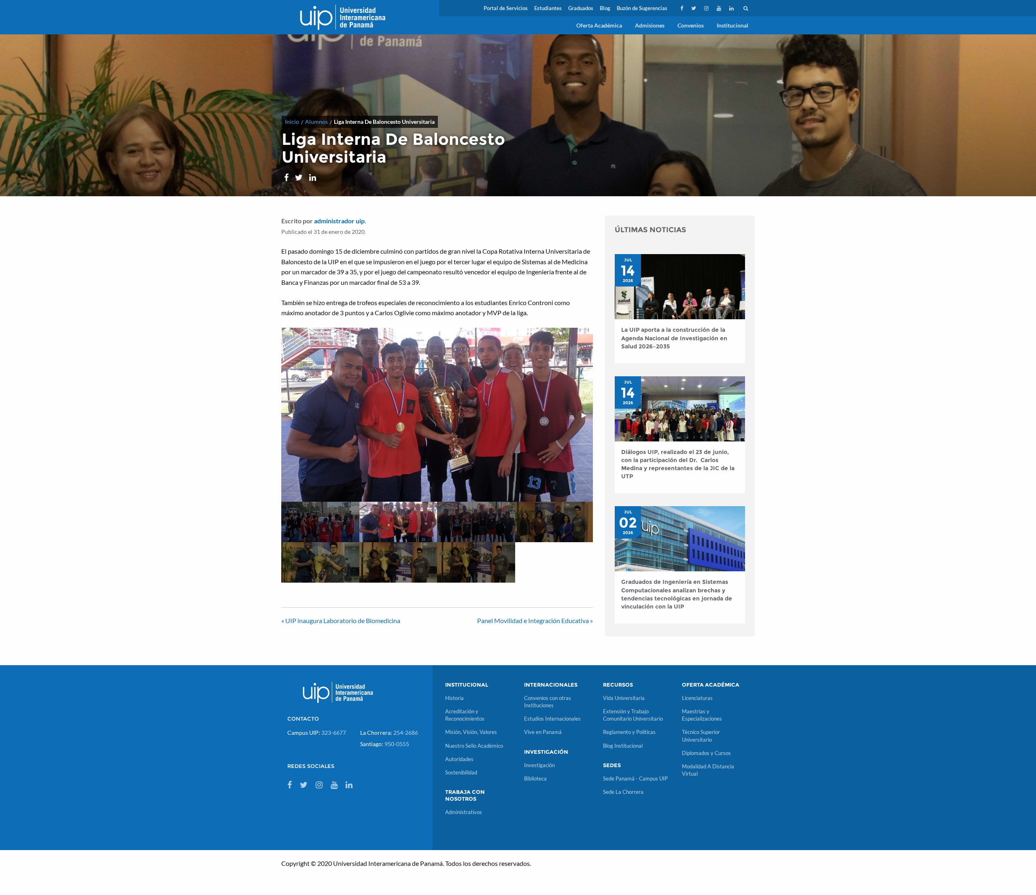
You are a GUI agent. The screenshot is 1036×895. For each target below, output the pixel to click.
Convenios (690, 25)
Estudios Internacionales (552, 718)
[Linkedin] (732, 8)
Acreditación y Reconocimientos (464, 715)
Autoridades (459, 759)
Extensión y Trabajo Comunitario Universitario (633, 715)
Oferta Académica (599, 25)
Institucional (732, 25)
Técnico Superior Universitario (701, 735)
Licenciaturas (697, 698)
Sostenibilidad (461, 772)
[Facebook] (682, 8)
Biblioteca (535, 778)
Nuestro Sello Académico (474, 745)
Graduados (580, 8)
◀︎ (293, 414)
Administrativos (463, 812)
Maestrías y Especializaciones (702, 715)
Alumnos (316, 121)
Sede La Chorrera (623, 792)
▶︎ (587, 414)
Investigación (539, 765)
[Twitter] (694, 8)
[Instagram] (707, 8)
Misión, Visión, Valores (471, 732)
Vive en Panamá (543, 732)
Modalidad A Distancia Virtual (708, 770)
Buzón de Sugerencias (642, 8)
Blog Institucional (623, 745)
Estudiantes (548, 8)
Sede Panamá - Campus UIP (635, 778)
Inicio (292, 121)
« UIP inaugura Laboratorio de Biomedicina (340, 620)
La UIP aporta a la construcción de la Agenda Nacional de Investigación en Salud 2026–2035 (674, 338)
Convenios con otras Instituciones (547, 701)
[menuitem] (505, 8)
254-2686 (405, 732)
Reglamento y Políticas (629, 732)
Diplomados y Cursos (706, 753)
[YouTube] (719, 8)
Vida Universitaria (624, 698)
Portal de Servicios (506, 8)
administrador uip (339, 221)
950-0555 (396, 743)
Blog (605, 8)
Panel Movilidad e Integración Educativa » (535, 620)
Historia (454, 698)
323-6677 (333, 732)
